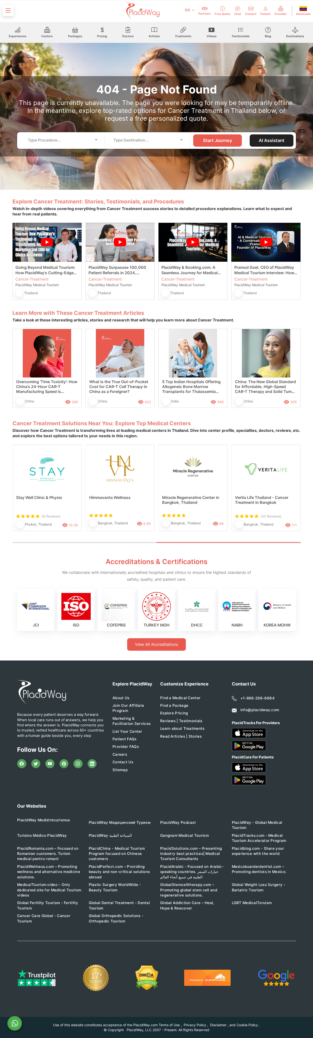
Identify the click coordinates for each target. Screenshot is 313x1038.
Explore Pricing (174, 713)
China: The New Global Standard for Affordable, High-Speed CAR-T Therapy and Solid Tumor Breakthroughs (265, 386)
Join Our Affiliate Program (128, 708)
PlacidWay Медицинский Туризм (119, 822)
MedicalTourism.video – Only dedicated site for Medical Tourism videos (49, 889)
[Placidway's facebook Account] (21, 763)
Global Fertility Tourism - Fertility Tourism (47, 905)
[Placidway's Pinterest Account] (64, 763)
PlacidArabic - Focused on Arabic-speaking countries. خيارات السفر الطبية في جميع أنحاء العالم (192, 871)
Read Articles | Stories (181, 736)
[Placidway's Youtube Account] (50, 763)
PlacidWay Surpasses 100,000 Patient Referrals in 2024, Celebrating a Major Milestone (117, 270)
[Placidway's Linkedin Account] (92, 763)
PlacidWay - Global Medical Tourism (257, 825)
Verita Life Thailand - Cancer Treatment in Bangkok (261, 500)
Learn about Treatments (182, 728)
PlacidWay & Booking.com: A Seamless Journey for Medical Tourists (189, 270)
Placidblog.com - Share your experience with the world (258, 851)
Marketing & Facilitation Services (131, 721)
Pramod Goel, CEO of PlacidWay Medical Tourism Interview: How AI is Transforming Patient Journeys (264, 270)
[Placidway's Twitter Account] (36, 763)
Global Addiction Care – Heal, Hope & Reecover (187, 905)
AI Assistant (271, 140)
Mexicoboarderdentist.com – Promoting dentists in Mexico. (259, 869)
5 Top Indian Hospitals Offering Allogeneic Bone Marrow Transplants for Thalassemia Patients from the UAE (191, 386)
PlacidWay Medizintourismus (43, 820)
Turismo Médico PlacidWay (42, 835)
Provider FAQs (125, 746)
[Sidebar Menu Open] (8, 10)
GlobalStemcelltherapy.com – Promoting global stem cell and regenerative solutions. (188, 889)
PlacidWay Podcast (178, 822)
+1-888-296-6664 (257, 698)
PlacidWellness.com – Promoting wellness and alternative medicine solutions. (48, 871)
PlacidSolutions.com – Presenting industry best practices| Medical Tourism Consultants (191, 853)
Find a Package (174, 705)
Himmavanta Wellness (110, 497)
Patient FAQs (124, 739)
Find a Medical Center (180, 698)
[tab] (84, 542)
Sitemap (120, 769)
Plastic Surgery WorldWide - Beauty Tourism (115, 887)
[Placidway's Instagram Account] (78, 763)
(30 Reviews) (270, 516)
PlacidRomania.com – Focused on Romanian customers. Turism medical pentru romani (47, 853)
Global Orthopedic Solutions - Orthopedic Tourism (116, 918)
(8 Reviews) (51, 516)
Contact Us (122, 762)
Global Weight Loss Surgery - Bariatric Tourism (258, 887)
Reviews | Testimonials (181, 721)
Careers (119, 754)
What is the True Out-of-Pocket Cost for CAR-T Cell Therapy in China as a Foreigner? (118, 386)
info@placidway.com (259, 710)
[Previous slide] (19, 492)
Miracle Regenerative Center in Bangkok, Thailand (190, 500)
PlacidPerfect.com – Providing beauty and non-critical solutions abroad (119, 871)
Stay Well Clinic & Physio (39, 497)
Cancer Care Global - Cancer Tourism (43, 918)
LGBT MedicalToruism (252, 902)
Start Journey (217, 140)
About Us (120, 698)
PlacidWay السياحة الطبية (110, 835)
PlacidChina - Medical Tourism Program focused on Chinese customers (117, 853)
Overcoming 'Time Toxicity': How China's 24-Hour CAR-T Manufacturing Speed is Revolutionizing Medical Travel (46, 386)
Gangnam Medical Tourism (184, 835)
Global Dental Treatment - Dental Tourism (119, 905)
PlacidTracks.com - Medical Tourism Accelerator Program (259, 838)
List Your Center (127, 731)
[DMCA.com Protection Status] (146, 978)
